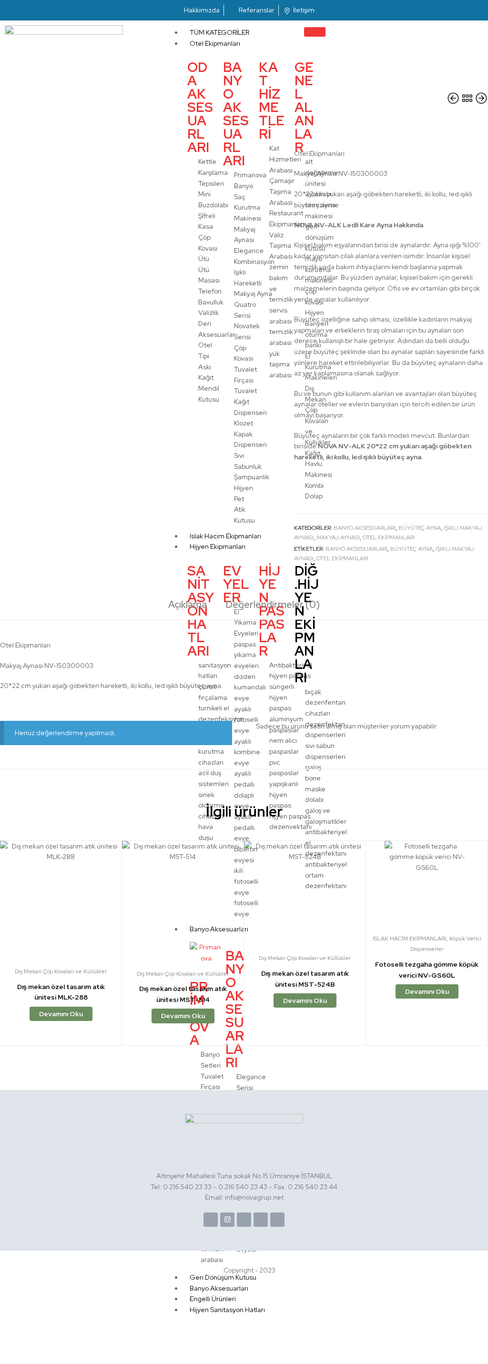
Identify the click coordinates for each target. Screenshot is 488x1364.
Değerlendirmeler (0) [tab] (273, 604)
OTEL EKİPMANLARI (342, 558)
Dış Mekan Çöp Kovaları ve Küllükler (61, 971)
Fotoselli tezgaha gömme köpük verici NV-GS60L (426, 970)
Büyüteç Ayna (419, 528)
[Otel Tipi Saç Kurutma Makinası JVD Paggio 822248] (454, 98)
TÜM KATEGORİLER (219, 32)
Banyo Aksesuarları (365, 528)
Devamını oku (61, 1014)
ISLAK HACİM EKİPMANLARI (409, 938)
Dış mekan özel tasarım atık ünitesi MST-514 (183, 994)
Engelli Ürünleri (213, 1298)
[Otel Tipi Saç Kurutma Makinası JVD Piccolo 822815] (481, 98)
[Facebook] (210, 1219)
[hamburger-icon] (314, 32)
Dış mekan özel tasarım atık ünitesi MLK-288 (61, 992)
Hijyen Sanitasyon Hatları (227, 1309)
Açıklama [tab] (187, 604)
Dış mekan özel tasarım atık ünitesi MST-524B (305, 979)
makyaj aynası (338, 537)
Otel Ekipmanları (215, 43)
